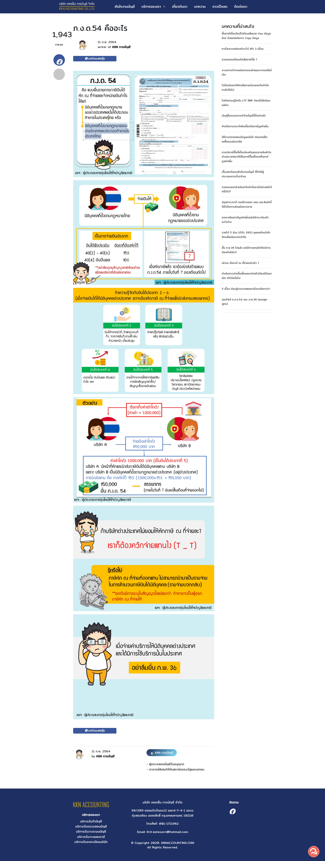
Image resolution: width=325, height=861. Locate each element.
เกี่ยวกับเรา (179, 6)
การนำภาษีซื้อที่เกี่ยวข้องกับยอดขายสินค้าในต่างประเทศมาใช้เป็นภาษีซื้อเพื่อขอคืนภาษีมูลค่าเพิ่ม (246, 156)
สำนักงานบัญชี (125, 6)
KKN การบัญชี (121, 47)
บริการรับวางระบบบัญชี (91, 831)
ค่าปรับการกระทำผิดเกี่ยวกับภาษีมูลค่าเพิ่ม (245, 126)
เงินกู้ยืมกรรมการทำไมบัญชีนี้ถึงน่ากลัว (244, 116)
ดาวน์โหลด (219, 6)
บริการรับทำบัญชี (91, 821)
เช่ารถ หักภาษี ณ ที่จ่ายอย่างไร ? (240, 263)
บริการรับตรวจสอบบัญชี (91, 826)
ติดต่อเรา (240, 6)
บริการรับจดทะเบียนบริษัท (91, 842)
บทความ (200, 6)
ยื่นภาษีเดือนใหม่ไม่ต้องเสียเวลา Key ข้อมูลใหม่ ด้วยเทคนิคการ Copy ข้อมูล (246, 35)
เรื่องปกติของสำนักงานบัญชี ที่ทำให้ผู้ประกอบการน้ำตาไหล (243, 174)
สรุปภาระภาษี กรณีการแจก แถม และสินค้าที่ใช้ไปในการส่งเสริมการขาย (247, 204)
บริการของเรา (151, 6)
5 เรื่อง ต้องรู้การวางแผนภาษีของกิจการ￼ (246, 289)
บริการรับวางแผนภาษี (91, 836)
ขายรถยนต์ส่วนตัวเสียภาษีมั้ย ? (239, 59)
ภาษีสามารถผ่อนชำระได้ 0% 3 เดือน (242, 49)
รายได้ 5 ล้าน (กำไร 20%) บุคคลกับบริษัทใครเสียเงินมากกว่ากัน (246, 234)
